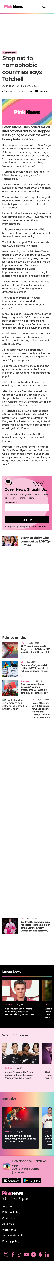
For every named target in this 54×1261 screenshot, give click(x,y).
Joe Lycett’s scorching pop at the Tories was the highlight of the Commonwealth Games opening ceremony (36, 926)
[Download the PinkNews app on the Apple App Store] (11, 1180)
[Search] (44, 6)
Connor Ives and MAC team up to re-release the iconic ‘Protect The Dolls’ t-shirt (19, 1075)
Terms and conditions (15, 1235)
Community (9, 52)
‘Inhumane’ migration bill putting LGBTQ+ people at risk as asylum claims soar (34, 668)
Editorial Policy (11, 1212)
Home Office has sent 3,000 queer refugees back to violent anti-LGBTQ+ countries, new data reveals (41, 710)
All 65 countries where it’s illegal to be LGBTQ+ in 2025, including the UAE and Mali (36, 649)
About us (7, 1206)
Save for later (25, 91)
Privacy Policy (41, 526)
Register (27, 519)
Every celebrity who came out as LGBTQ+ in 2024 (36, 541)
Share (9, 91)
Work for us (9, 1229)
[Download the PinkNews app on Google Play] (32, 1180)
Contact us (8, 1218)
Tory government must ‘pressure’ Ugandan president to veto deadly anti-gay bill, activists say (34, 688)
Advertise (8, 1223)
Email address (15, 502)
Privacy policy (10, 1241)
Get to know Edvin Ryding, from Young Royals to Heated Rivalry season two (19, 1011)
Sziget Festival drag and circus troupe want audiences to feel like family (20, 1138)
